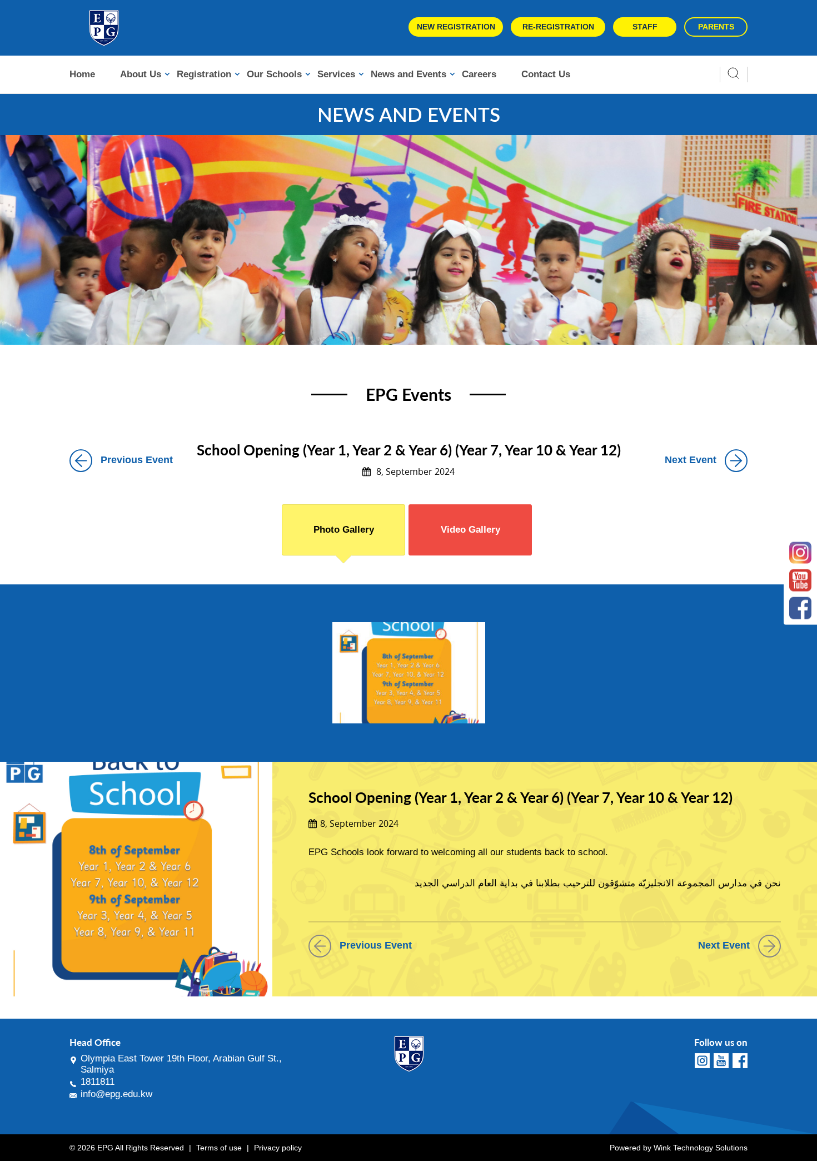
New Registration (456, 26)
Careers (479, 74)
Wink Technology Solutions (701, 1147)
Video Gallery (470, 529)
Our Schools (274, 74)
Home (82, 74)
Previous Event (137, 459)
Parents (716, 26)
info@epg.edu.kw (116, 1094)
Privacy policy (278, 1147)
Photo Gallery (343, 529)
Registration (204, 74)
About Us (140, 74)
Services (336, 74)
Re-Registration (558, 26)
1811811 (97, 1081)
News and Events (408, 74)
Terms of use (219, 1147)
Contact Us (545, 74)
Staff (644, 26)
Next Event (690, 459)
